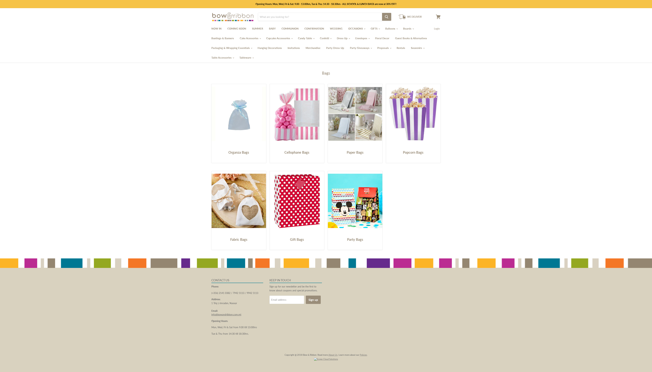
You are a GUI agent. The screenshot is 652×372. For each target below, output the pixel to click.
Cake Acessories (249, 38)
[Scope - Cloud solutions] (326, 359)
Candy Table (305, 38)
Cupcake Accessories (278, 38)
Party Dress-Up (335, 47)
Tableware (245, 57)
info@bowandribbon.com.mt (226, 314)
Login (437, 28)
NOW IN (216, 28)
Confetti (325, 38)
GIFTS (374, 28)
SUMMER (257, 28)
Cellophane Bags (296, 152)
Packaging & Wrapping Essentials (230, 47)
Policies (363, 354)
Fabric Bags (238, 239)
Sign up (313, 300)
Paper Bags (355, 152)
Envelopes (361, 38)
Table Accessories (221, 57)
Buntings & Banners (222, 38)
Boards (407, 28)
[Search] (386, 17)
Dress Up (342, 38)
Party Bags (355, 239)
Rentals (401, 47)
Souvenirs (417, 47)
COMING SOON (236, 28)
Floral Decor (382, 38)
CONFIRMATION (314, 28)
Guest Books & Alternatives (411, 38)
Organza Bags (238, 152)
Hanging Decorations (270, 47)
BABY (272, 28)
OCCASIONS (356, 28)
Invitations (294, 47)
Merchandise (313, 47)
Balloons (390, 28)
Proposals (383, 47)
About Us (333, 354)
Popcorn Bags (413, 152)
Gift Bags (297, 239)
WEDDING (336, 28)
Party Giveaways (360, 47)
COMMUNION (290, 28)
